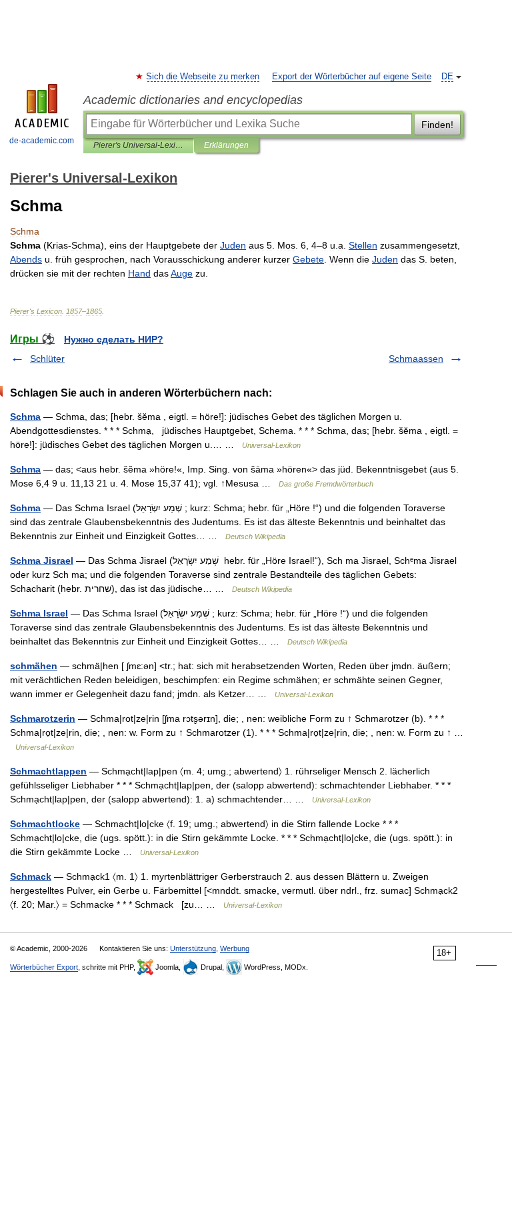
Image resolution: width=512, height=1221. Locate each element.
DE (447, 76)
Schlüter (47, 358)
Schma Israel (39, 613)
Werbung (234, 948)
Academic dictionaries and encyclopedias (193, 100)
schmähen (33, 665)
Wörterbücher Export (44, 967)
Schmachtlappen (48, 771)
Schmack (30, 876)
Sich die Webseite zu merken (203, 76)
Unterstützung (193, 948)
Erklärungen (226, 145)
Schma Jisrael (41, 560)
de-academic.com (41, 140)
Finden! (437, 124)
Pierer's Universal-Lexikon (138, 145)
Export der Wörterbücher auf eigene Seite (351, 76)
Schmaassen (416, 358)
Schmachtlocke (45, 823)
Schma (25, 416)
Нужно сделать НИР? (113, 339)
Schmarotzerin (42, 718)
